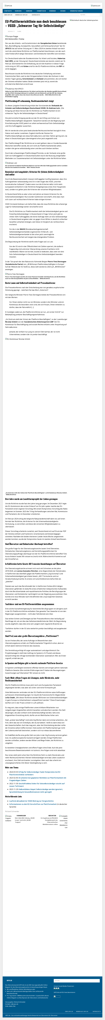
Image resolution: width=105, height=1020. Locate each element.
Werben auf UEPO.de (21, 15)
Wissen (62, 11)
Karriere (29, 11)
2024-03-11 (11, 31)
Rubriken (18, 11)
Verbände (52, 11)
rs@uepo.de (14, 1004)
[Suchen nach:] (89, 15)
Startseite (8, 11)
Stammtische (41, 11)
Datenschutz (36, 15)
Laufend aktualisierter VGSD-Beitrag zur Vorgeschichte (31, 801)
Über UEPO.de (8, 15)
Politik (19, 31)
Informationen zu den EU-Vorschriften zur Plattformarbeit (33, 804)
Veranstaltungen (76, 11)
